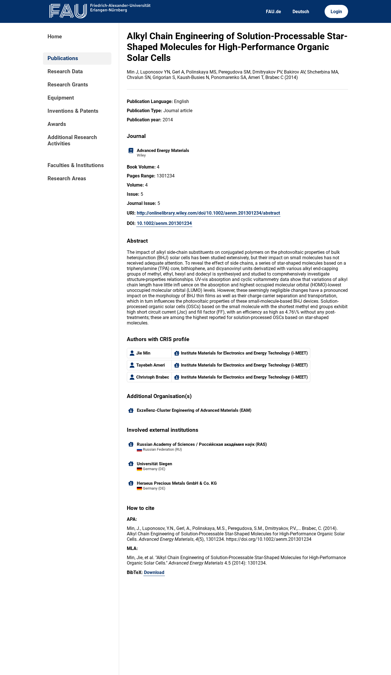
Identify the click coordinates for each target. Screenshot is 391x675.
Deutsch (301, 11)
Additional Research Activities (72, 140)
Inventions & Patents (73, 111)
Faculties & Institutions (76, 165)
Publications (63, 58)
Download (154, 572)
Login (336, 11)
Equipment (61, 98)
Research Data (65, 71)
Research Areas (67, 178)
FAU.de (273, 11)
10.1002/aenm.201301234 (164, 223)
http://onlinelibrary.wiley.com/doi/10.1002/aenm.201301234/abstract (208, 213)
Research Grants (68, 85)
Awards (57, 124)
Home (55, 36)
